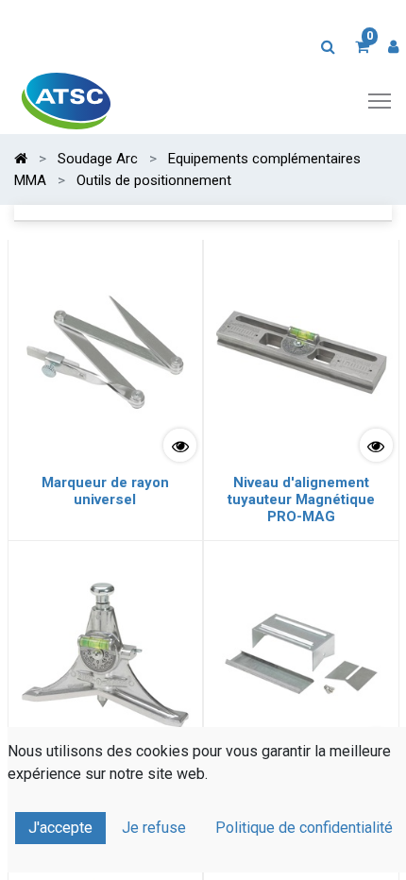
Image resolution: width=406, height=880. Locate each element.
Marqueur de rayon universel (105, 491)
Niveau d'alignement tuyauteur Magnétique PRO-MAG (301, 499)
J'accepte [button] (60, 828)
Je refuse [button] (154, 828)
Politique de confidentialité (304, 828)
